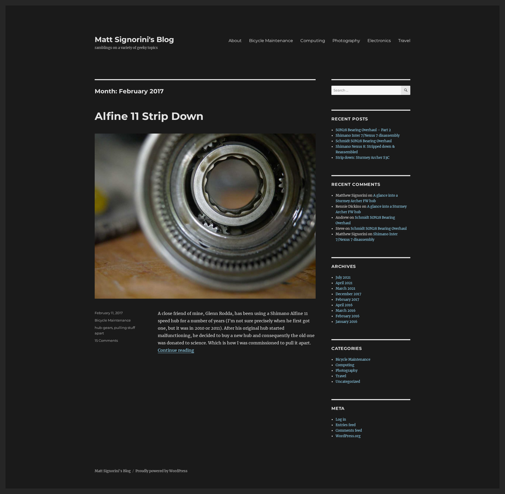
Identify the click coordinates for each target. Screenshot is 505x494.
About (235, 40)
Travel (404, 40)
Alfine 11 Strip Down (149, 116)
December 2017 (348, 294)
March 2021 (345, 288)
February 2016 (348, 316)
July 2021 (343, 277)
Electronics (379, 40)
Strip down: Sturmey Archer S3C (362, 157)
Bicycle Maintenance (271, 40)
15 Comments (106, 340)
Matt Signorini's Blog (134, 39)
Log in (341, 419)
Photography (346, 40)
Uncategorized (348, 381)
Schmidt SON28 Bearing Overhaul (364, 141)
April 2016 (344, 305)
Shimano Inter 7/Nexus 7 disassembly (368, 135)
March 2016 (346, 310)
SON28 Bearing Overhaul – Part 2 (363, 130)
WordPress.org (348, 436)
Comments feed (349, 430)
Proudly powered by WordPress (161, 471)
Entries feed (346, 425)
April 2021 (344, 283)
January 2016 (346, 321)
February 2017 (347, 299)
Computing (312, 40)
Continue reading (176, 350)
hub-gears (104, 327)
